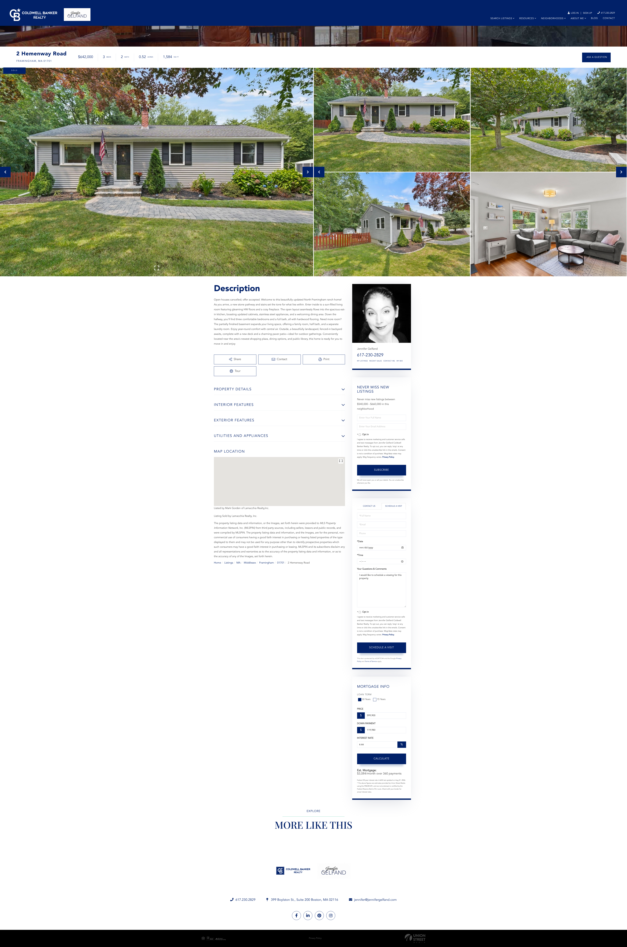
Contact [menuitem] (609, 18)
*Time (360, 555)
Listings (228, 563)
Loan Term (364, 695)
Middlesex (250, 563)
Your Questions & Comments (371, 569)
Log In (574, 13)
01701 (280, 563)
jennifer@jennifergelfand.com (375, 900)
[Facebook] (296, 915)
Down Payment (366, 724)
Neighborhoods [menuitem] (552, 18)
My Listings (362, 361)
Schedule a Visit (393, 506)
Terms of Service (371, 661)
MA (238, 563)
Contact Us (369, 506)
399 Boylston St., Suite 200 (304, 900)
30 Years (366, 699)
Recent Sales (375, 361)
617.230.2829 (607, 13)
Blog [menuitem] (594, 18)
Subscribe (381, 470)
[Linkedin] (307, 915)
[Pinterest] (319, 915)
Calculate (381, 758)
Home (217, 563)
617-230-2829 (370, 355)
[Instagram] (330, 915)
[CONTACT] (596, 57)
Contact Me (389, 361)
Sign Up (587, 13)
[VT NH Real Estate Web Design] (415, 938)
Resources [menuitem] (526, 18)
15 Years (381, 699)
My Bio (400, 361)
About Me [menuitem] (577, 18)
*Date (360, 541)
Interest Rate (365, 738)
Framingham (266, 563)
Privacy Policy (388, 457)
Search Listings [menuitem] (501, 18)
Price (360, 709)
